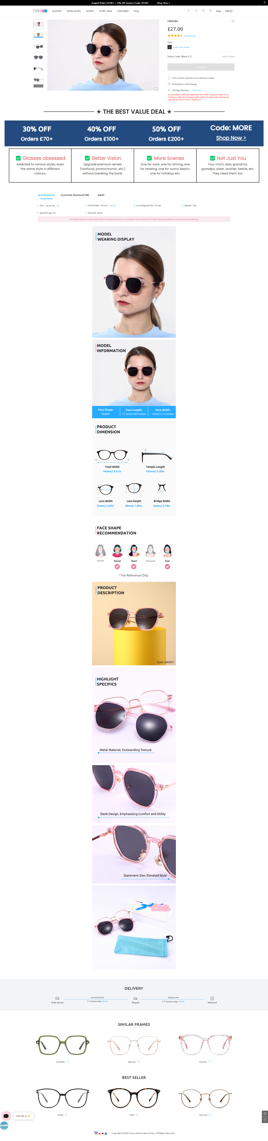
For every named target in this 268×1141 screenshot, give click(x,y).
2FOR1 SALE (105, 10)
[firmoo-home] (40, 10)
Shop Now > (163, 2)
